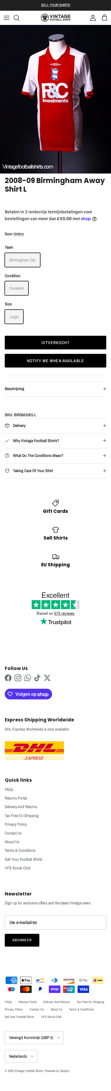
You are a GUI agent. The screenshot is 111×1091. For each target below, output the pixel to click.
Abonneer (22, 940)
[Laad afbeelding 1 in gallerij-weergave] (55, 99)
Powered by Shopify (57, 1071)
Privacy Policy (16, 824)
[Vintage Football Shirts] (55, 18)
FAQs (9, 789)
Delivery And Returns (21, 806)
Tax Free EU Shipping (22, 815)
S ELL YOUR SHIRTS (55, 5)
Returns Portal (16, 798)
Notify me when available (55, 360)
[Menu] (6, 17)
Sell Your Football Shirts (23, 859)
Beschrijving (14, 388)
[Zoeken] (19, 17)
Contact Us (13, 833)
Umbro (18, 234)
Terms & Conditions (20, 850)
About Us (12, 841)
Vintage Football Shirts (29, 1071)
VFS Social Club (17, 868)
